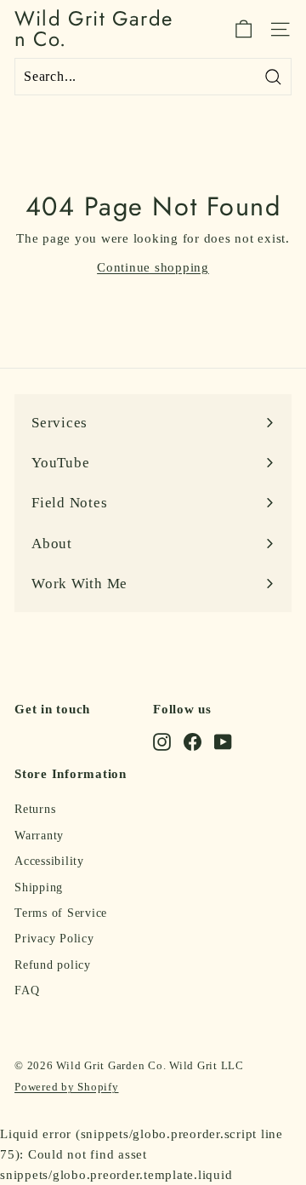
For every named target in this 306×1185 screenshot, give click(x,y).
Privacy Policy (54, 938)
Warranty (39, 835)
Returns (34, 809)
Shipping (38, 887)
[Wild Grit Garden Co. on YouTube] (223, 741)
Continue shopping (153, 267)
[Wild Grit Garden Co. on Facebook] (192, 741)
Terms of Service (60, 913)
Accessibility (49, 861)
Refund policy (52, 965)
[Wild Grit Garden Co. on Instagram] (162, 741)
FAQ (26, 990)
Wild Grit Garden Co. (93, 29)
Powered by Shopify (66, 1086)
